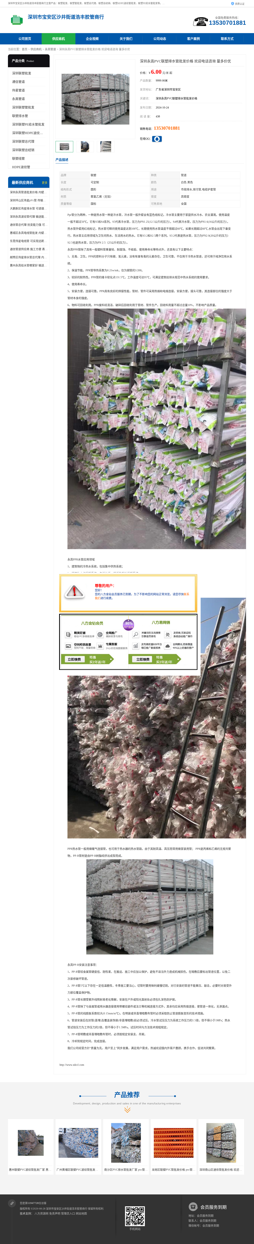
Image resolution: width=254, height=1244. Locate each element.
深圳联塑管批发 (23, 107)
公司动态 (159, 38)
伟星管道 (18, 90)
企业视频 (92, 38)
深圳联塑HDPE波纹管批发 (30, 133)
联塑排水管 (20, 116)
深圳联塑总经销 (23, 150)
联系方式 (227, 38)
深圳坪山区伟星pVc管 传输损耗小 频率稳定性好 (29, 200)
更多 (44, 182)
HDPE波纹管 (21, 167)
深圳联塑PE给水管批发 (28, 124)
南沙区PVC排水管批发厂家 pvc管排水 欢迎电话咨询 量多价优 (47, 1169)
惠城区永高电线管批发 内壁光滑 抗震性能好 (29, 232)
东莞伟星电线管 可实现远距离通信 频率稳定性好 (29, 241)
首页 (24, 49)
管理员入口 (68, 1213)
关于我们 (126, 38)
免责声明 (54, 1213)
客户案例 (193, 38)
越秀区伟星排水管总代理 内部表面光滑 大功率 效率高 (29, 257)
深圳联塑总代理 (23, 141)
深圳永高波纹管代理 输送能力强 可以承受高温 (29, 216)
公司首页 (24, 38)
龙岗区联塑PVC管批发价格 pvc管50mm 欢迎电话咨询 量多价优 (95, 1169)
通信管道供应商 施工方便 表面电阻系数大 (29, 249)
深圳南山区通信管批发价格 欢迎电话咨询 (129, 1169)
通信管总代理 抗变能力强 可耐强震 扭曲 (29, 224)
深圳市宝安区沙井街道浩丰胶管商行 (66, 1208)
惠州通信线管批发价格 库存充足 (221, 1169)
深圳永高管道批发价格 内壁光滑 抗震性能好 (29, 192)
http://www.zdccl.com (72, 1064)
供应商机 (58, 38)
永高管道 (50, 49)
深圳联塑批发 (21, 73)
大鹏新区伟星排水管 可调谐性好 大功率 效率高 (29, 208)
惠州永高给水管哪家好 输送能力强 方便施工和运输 (29, 265)
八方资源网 (41, 1213)
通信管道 (18, 81)
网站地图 (81, 1213)
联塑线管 (18, 158)
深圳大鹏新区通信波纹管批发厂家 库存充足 (178, 1169)
